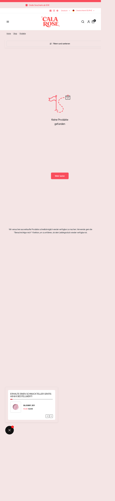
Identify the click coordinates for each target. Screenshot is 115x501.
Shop (15, 33)
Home (9, 33)
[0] (92, 21)
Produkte (23, 33)
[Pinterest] (57, 10)
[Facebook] (50, 10)
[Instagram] (54, 10)
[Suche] (82, 21)
